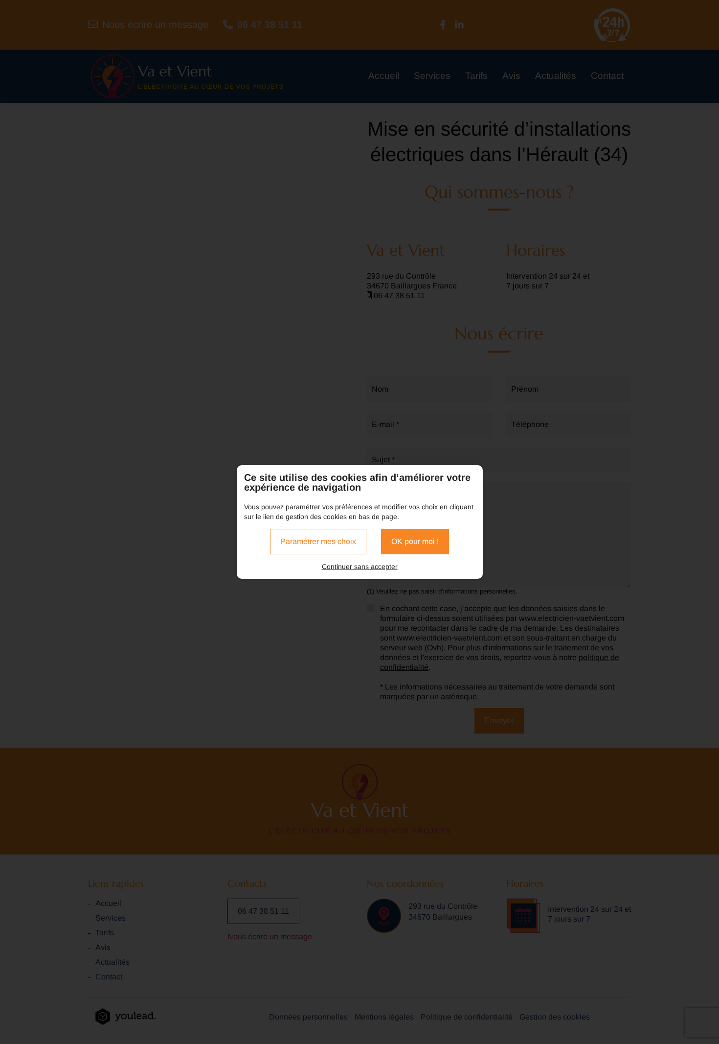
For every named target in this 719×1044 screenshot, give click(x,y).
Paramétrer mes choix (318, 541)
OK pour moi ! (415, 541)
